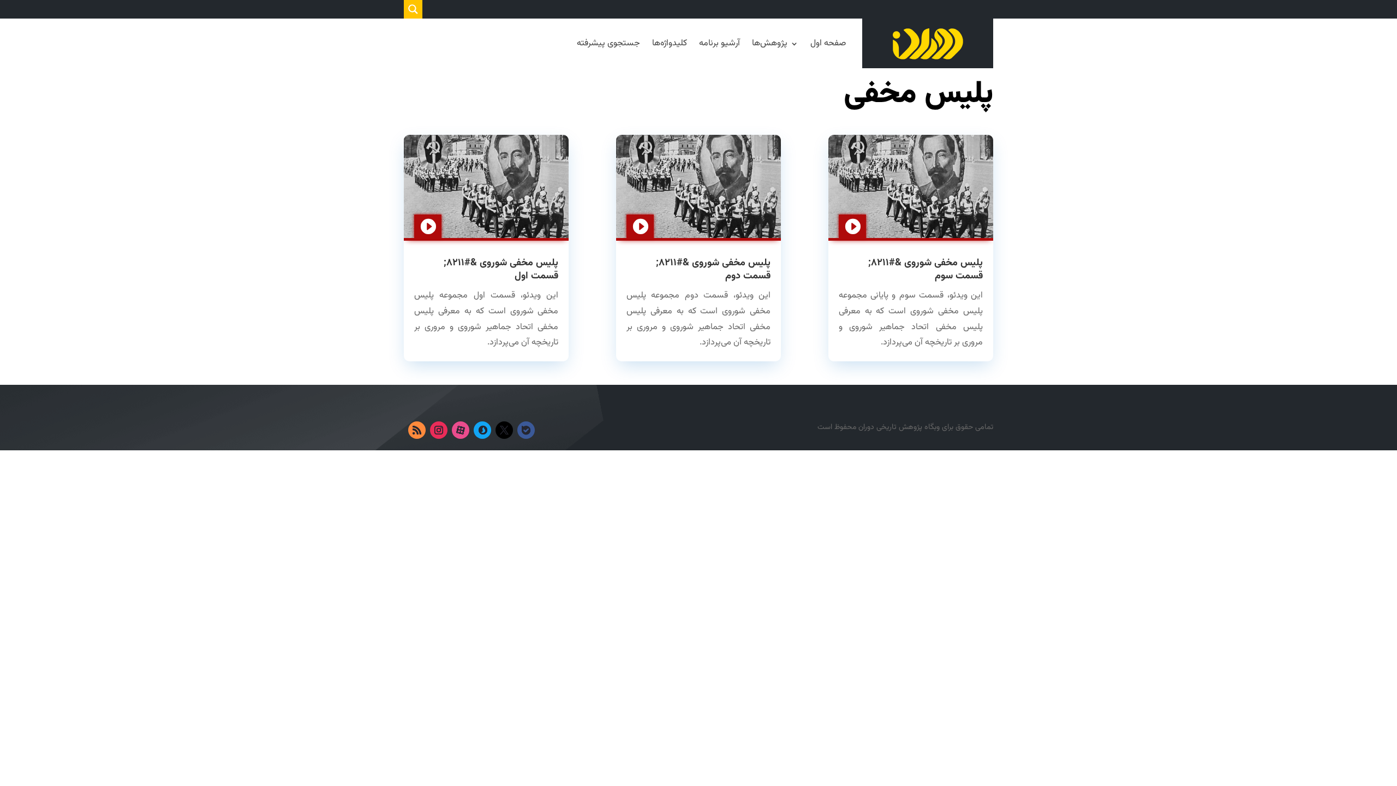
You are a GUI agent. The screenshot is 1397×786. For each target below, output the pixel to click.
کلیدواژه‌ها (669, 43)
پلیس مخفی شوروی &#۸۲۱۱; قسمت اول (501, 269)
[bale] (526, 430)
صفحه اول (828, 43)
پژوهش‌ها (769, 43)
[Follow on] (548, 430)
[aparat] (460, 430)
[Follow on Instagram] (438, 430)
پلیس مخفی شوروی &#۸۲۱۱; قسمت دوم (713, 269)
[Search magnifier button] (413, 9)
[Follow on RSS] (417, 430)
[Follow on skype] (482, 430)
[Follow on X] (504, 430)
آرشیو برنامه (719, 43)
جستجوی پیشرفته (608, 43)
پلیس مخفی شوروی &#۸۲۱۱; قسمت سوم (925, 269)
